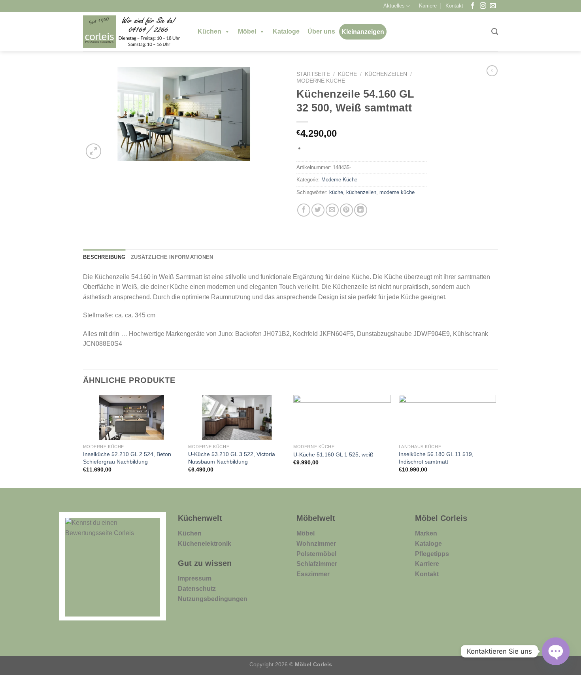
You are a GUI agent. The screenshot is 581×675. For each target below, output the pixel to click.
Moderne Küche (320, 81)
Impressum (194, 578)
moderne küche (397, 192)
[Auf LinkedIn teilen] (360, 210)
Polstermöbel (316, 554)
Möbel (247, 31)
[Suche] (494, 32)
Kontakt (454, 6)
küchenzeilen (361, 192)
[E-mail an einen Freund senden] (332, 210)
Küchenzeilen (386, 74)
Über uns (321, 31)
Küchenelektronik (204, 543)
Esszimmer (313, 574)
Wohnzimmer (316, 543)
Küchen (209, 31)
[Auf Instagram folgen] (483, 6)
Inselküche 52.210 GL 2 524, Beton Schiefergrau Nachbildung (127, 458)
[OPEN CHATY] (556, 651)
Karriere (428, 6)
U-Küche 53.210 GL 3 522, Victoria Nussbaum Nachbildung (231, 458)
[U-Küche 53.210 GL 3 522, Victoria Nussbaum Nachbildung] (237, 417)
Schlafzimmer (316, 563)
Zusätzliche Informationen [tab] (172, 257)
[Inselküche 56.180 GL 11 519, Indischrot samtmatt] (447, 417)
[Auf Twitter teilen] (317, 210)
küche (336, 192)
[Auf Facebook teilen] (303, 210)
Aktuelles (394, 6)
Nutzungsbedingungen (212, 599)
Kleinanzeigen (362, 31)
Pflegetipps (432, 554)
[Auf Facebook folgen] (473, 6)
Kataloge (286, 31)
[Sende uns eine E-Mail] (493, 6)
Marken (426, 533)
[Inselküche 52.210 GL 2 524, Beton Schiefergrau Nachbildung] (132, 417)
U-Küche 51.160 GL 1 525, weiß (333, 454)
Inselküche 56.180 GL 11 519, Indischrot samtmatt (436, 458)
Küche (347, 74)
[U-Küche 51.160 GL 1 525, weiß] (342, 417)
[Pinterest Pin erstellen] (346, 210)
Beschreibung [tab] (104, 257)
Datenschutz (197, 588)
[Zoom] (93, 151)
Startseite (313, 74)
